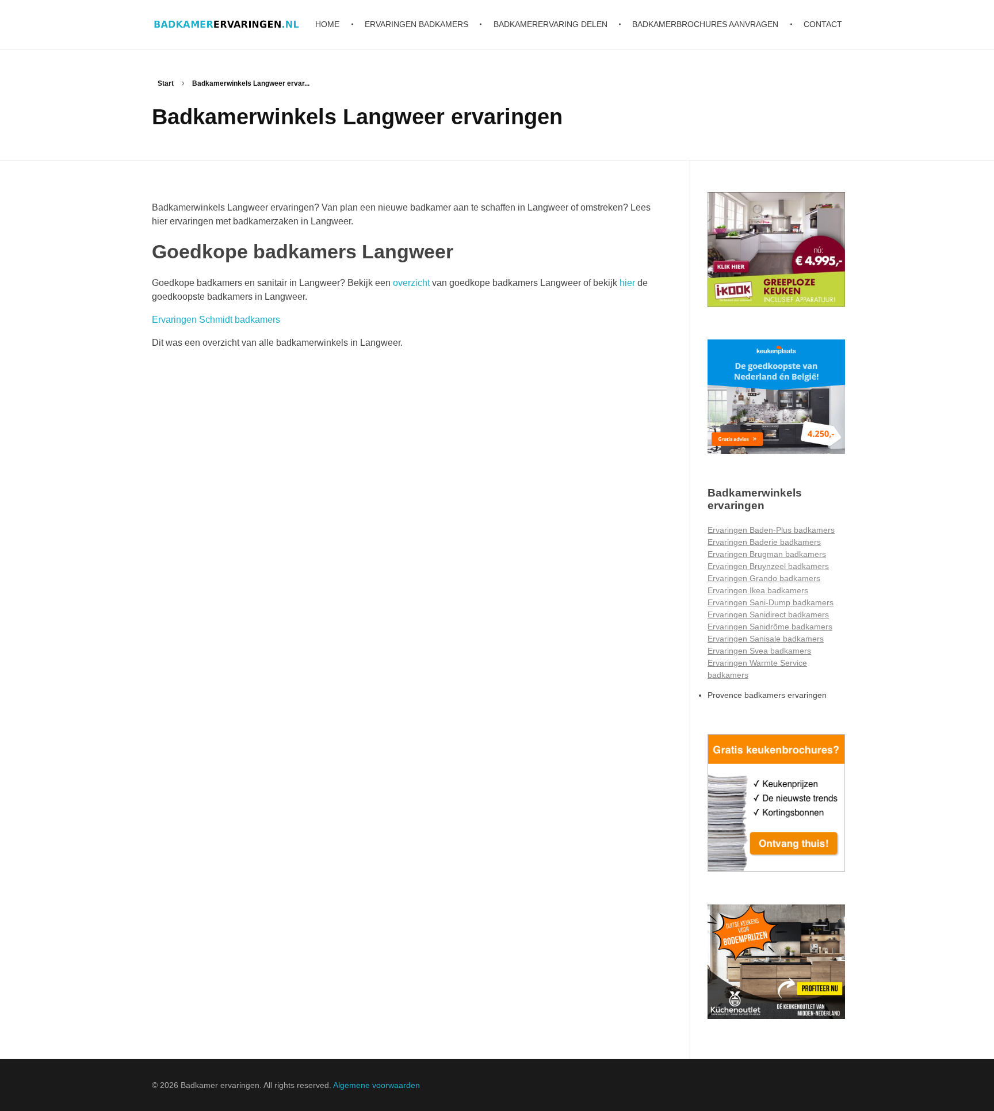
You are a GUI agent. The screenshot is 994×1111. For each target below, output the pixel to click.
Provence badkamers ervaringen (767, 695)
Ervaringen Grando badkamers (764, 578)
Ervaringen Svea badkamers (759, 650)
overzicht (411, 283)
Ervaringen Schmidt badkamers (216, 319)
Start (166, 83)
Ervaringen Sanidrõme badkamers (770, 626)
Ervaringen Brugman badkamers (767, 554)
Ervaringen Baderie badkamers (764, 542)
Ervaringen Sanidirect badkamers (768, 614)
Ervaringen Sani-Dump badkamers (771, 602)
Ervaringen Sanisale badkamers (766, 638)
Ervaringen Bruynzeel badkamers (768, 566)
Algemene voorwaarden (376, 1085)
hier (627, 283)
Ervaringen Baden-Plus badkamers (771, 529)
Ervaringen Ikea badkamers (758, 590)
